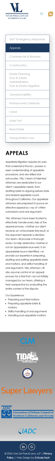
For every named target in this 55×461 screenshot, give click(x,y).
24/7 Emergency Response (27, 39)
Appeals (14, 48)
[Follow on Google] (31, 446)
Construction (18, 65)
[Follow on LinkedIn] (50, 14)
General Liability (20, 94)
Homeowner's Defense (24, 103)
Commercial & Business (24, 56)
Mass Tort (15, 120)
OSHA (13, 112)
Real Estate (16, 129)
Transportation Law (21, 138)
